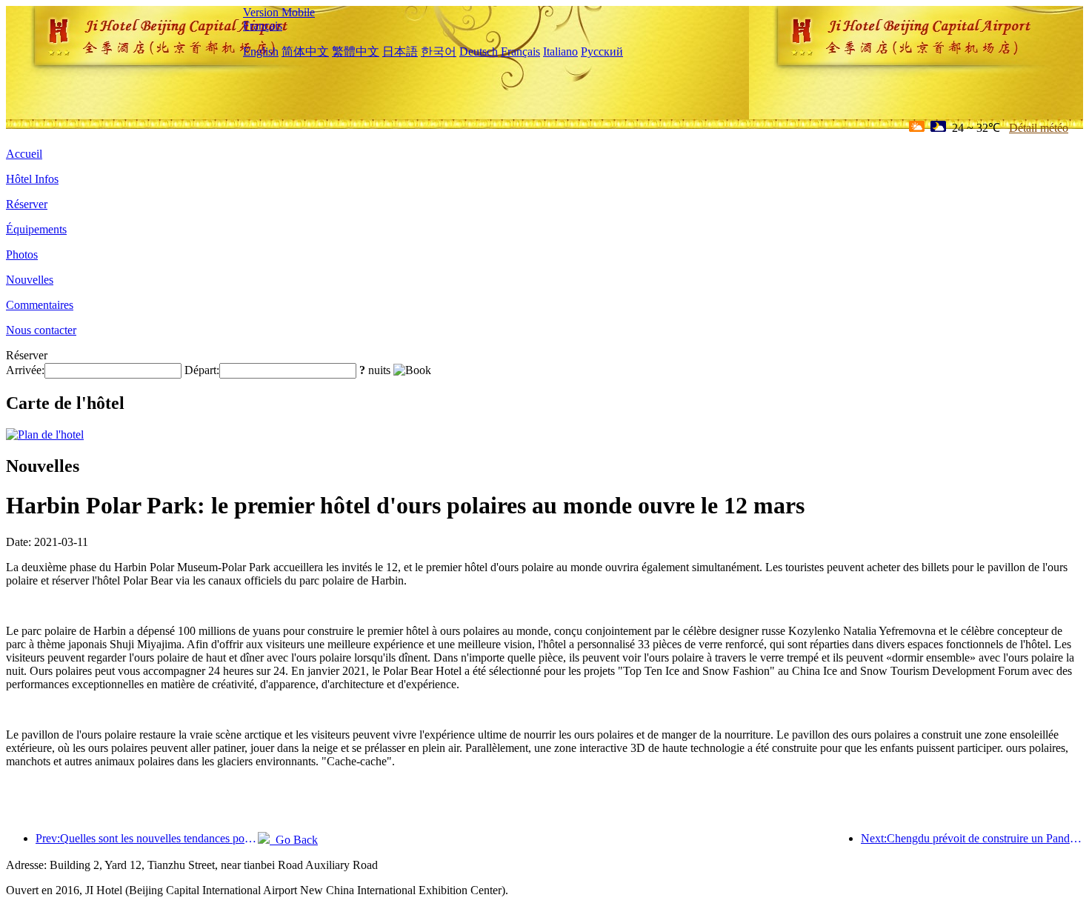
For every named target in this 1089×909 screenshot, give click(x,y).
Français (262, 25)
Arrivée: (25, 370)
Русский (602, 51)
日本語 (400, 51)
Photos (22, 254)
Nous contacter (41, 330)
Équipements (36, 229)
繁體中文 (355, 51)
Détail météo (1038, 127)
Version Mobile (279, 12)
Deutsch (478, 51)
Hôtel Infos (32, 179)
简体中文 (305, 51)
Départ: (201, 370)
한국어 (438, 51)
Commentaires (39, 305)
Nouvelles (29, 279)
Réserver (26, 204)
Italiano (560, 51)
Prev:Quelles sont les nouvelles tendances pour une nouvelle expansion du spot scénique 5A (147, 838)
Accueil (24, 153)
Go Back (294, 839)
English (261, 51)
